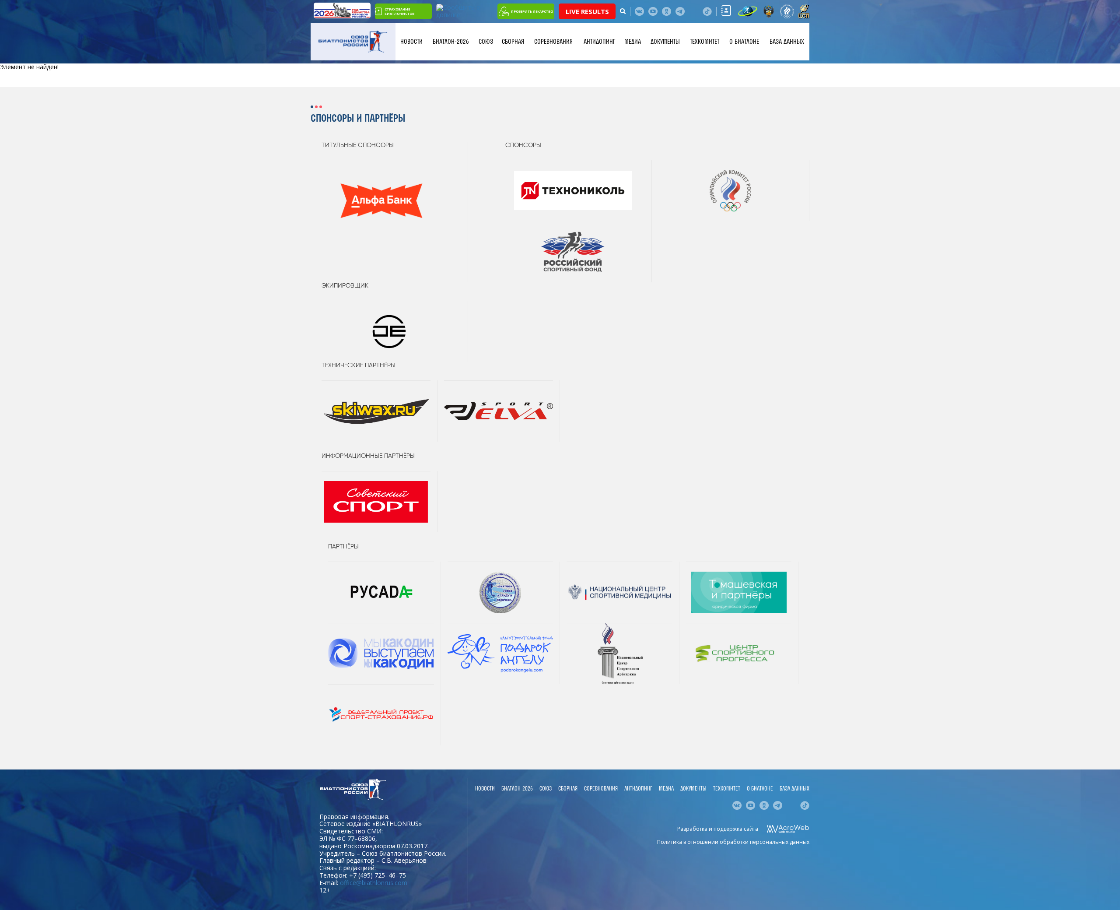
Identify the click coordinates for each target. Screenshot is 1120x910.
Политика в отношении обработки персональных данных (733, 842)
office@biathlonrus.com (373, 882)
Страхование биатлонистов (399, 11)
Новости (411, 42)
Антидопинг (599, 42)
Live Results (587, 11)
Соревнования (553, 42)
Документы (665, 42)
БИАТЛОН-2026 (451, 42)
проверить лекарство (532, 11)
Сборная (513, 42)
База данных (787, 42)
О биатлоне (744, 42)
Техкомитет (704, 42)
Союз (486, 42)
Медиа (632, 42)
